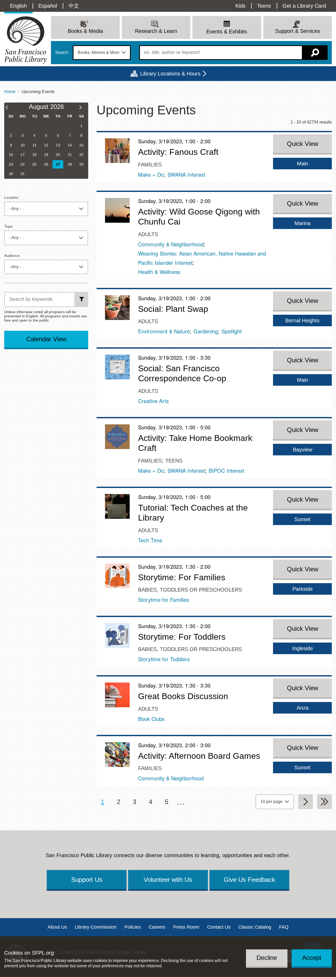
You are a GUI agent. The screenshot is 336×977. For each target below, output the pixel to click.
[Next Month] (83, 108)
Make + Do (151, 174)
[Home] (25, 40)
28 (70, 164)
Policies (132, 927)
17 (22, 154)
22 (81, 154)
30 (11, 174)
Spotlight (232, 331)
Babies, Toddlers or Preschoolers (190, 590)
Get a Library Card (304, 6)
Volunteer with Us (168, 879)
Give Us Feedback (249, 879)
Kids (240, 6)
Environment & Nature (164, 331)
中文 (74, 6)
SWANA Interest (186, 174)
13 (58, 145)
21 (70, 154)
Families (150, 164)
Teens (264, 6)
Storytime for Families (163, 599)
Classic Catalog (254, 927)
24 (22, 164)
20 (58, 154)
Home (9, 91)
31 (22, 174)
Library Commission (96, 927)
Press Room (186, 927)
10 (22, 145)
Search (62, 52)
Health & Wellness (159, 272)
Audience (12, 256)
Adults (148, 234)
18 (34, 154)
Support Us (86, 879)
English (18, 6)
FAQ (283, 927)
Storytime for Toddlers (164, 659)
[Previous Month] (9, 108)
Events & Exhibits (226, 31)
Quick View (302, 143)
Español (47, 6)
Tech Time (150, 540)
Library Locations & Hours (170, 74)
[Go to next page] (305, 801)
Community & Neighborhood (171, 244)
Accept (311, 957)
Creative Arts (153, 401)
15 (81, 145)
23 (11, 164)
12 (46, 145)
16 (11, 154)
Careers (157, 927)
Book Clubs (151, 718)
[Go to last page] (324, 801)
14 (70, 145)
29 (81, 164)
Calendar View (46, 339)
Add (81, 299)
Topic (8, 226)
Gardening (205, 331)
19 (46, 154)
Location (11, 198)
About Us (57, 927)
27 (58, 164)
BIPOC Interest (226, 470)
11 (34, 145)
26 (46, 164)
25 (34, 164)
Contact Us (218, 927)
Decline (266, 957)
